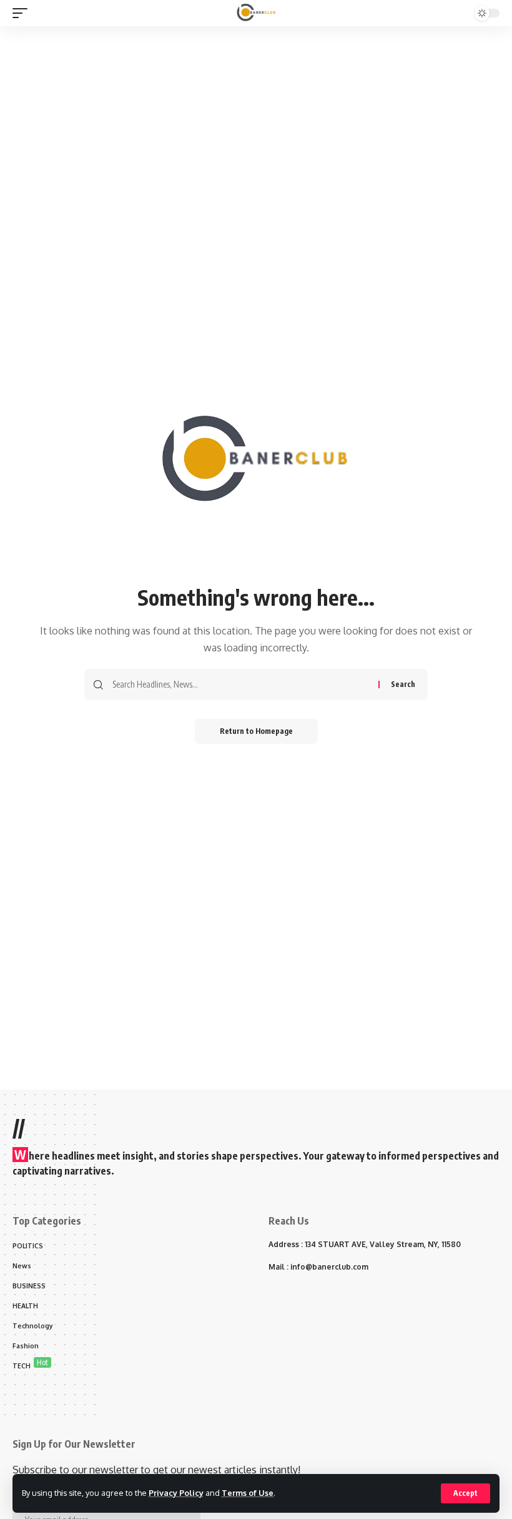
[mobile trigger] (23, 13)
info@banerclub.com (329, 1266)
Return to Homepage (256, 731)
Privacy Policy (176, 1493)
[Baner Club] (256, 13)
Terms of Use (247, 1493)
